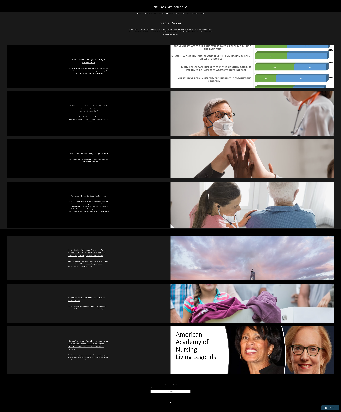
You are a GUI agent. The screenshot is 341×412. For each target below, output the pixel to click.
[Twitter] (170, 402)
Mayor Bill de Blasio (82, 261)
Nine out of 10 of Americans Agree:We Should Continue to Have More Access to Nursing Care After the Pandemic (88, 119)
